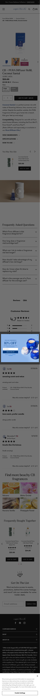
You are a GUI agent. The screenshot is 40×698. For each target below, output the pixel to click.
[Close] (37, 676)
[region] (20, 684)
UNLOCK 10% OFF (10, 352)
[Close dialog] (38, 335)
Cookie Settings (20, 693)
